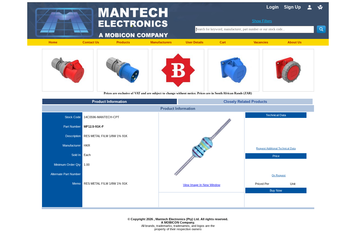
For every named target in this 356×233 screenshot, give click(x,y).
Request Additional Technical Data (276, 148)
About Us (294, 42)
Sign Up (292, 7)
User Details (194, 42)
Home (53, 42)
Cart (223, 42)
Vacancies (261, 42)
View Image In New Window (201, 185)
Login (272, 7)
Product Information (109, 102)
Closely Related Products (245, 102)
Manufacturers (161, 42)
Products (123, 42)
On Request (279, 175)
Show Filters (262, 21)
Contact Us (91, 42)
